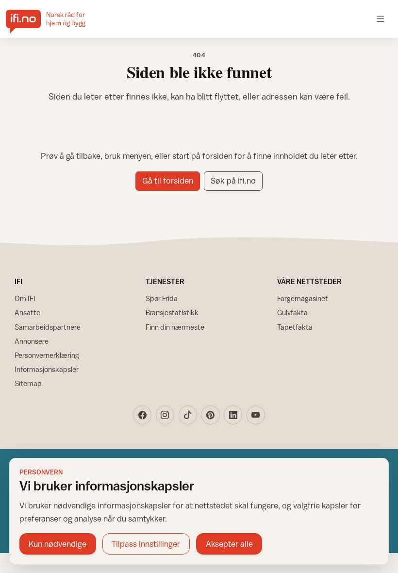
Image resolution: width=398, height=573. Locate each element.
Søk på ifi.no (233, 180)
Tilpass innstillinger (146, 544)
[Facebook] (142, 414)
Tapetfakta (295, 327)
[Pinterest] (210, 414)
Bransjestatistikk (172, 312)
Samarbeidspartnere (48, 327)
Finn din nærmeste (175, 327)
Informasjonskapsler (47, 369)
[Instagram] (165, 414)
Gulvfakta (292, 312)
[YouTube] (256, 414)
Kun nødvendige (57, 544)
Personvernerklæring (47, 355)
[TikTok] (188, 414)
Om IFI (25, 298)
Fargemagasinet (302, 298)
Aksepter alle (229, 544)
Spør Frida (162, 298)
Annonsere (32, 341)
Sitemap (28, 383)
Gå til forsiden (167, 180)
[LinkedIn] (233, 414)
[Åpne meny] (380, 19)
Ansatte (27, 312)
